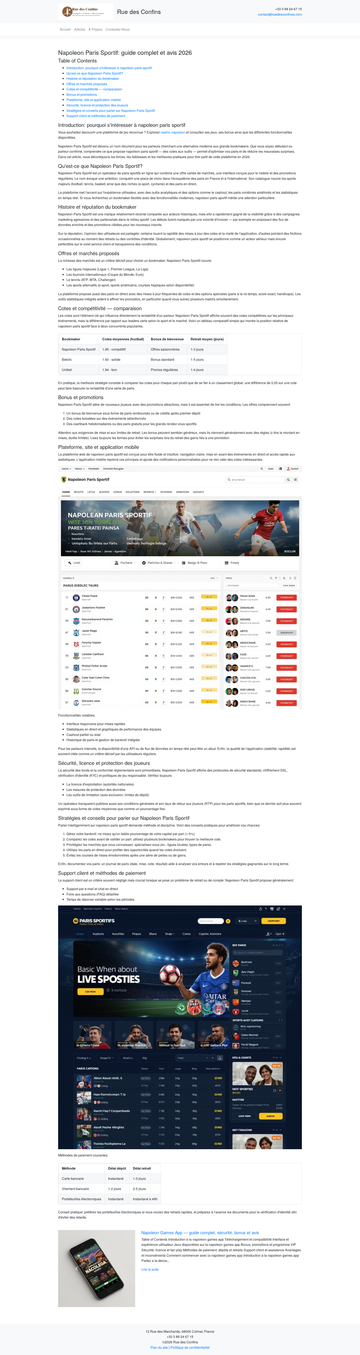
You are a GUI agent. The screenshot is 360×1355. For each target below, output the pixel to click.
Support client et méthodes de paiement (95, 115)
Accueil (65, 29)
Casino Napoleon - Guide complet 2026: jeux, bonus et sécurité (200, 1232)
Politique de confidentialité (190, 1347)
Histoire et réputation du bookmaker (92, 78)
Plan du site (159, 1347)
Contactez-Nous (118, 29)
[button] (76, 1268)
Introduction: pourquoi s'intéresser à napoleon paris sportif (109, 67)
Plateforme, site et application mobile (93, 99)
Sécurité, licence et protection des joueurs (97, 105)
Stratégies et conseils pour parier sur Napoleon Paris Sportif (110, 110)
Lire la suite (150, 1269)
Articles (79, 29)
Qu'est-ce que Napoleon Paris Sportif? (94, 73)
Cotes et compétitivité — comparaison (94, 89)
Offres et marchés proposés (86, 83)
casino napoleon (173, 132)
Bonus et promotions (81, 94)
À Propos (95, 29)
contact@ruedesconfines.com (280, 14)
